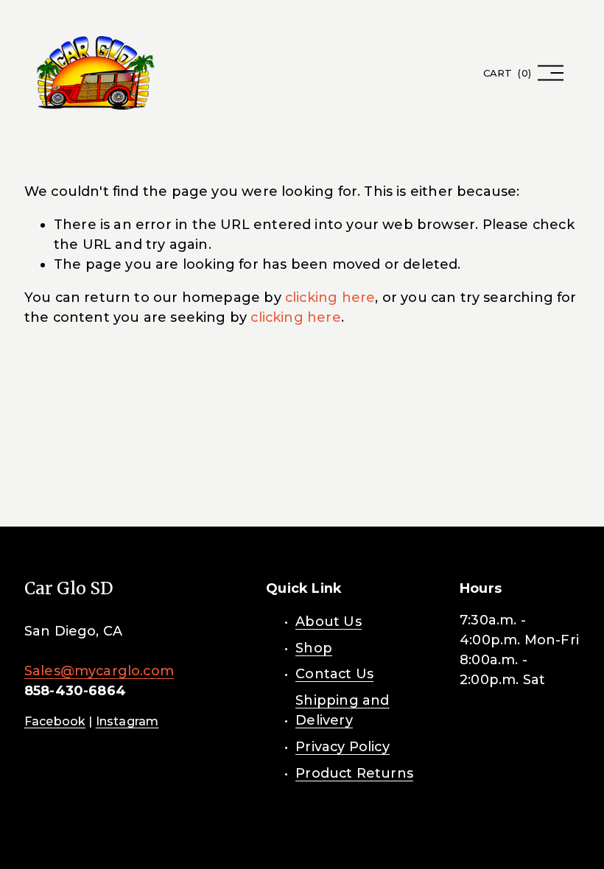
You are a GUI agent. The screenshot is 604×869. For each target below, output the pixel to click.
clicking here (330, 297)
